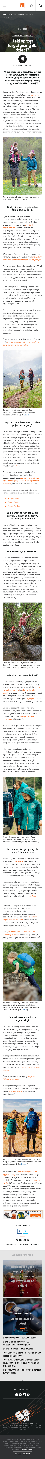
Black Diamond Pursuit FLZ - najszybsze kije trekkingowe (17, 1343)
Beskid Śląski (13, 502)
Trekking (35, 1245)
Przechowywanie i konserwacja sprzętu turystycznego (22, 1371)
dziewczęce (7, 719)
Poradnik (24, 1245)
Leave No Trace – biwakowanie (18, 1348)
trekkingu (35, 95)
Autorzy (26, 1389)
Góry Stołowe (13, 498)
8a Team (17, 1389)
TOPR (16, 466)
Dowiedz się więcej (25, 1449)
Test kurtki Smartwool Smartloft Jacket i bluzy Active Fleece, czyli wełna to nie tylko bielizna (22, 1362)
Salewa (24, 1010)
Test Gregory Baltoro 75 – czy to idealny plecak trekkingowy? (22, 1354)
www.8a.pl (33, 1424)
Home (5, 14)
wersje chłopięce (27, 716)
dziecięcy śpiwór (15, 1091)
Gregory (24, 1164)
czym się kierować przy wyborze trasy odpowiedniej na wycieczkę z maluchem (21, 481)
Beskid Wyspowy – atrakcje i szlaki (19, 1337)
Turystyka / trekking (16, 14)
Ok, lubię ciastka (22, 1454)
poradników (36, 1180)
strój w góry (30, 698)
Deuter (26, 415)
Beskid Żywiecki (14, 506)
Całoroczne (11, 1245)
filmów (5, 1183)
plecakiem (19, 861)
